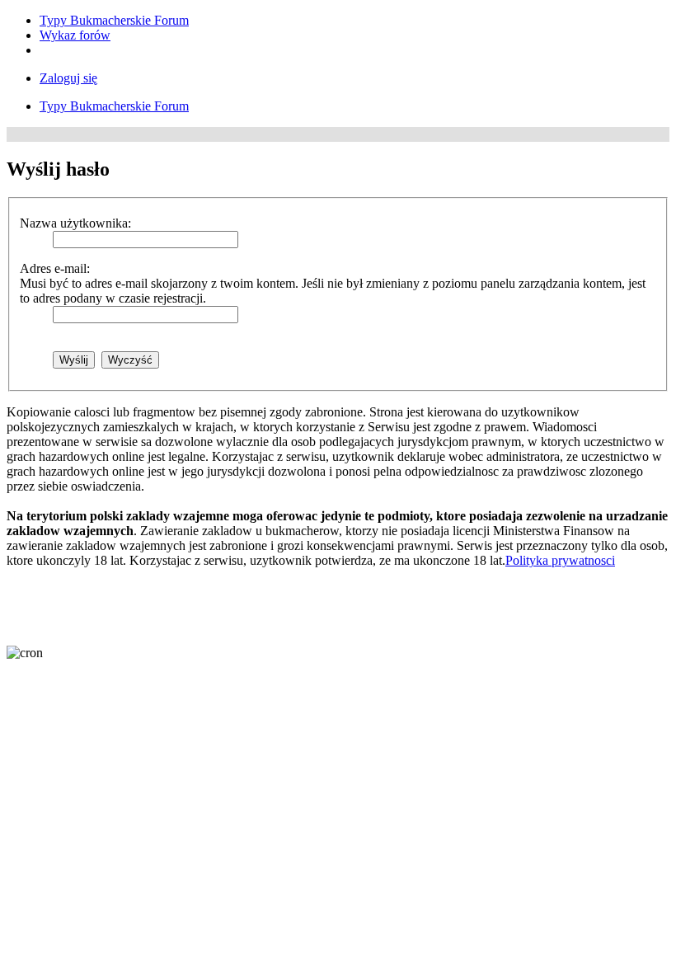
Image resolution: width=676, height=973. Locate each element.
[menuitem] (114, 20)
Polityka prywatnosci (560, 560)
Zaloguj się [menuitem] (68, 78)
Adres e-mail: (55, 268)
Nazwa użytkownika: (75, 223)
